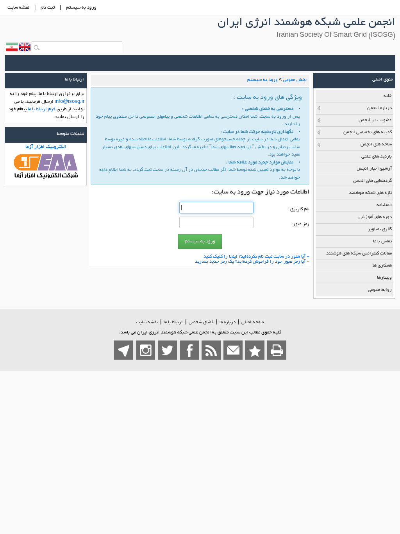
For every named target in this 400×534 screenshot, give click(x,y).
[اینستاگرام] (145, 350)
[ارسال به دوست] (233, 350)
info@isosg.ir (69, 101)
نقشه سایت (147, 322)
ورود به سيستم (81, 7)
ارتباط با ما (173, 322)
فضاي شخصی (201, 322)
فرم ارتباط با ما (41, 109)
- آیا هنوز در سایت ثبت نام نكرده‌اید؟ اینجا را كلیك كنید (256, 256)
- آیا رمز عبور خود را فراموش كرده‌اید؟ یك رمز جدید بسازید (252, 261)
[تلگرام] (123, 350)
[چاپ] (276, 350)
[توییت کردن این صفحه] (167, 350)
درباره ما (228, 322)
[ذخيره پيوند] (254, 350)
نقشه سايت (18, 7)
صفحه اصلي (252, 322)
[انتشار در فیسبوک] (189, 350)
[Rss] (211, 350)
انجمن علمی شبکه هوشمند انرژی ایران (306, 23)
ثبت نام (48, 7)
